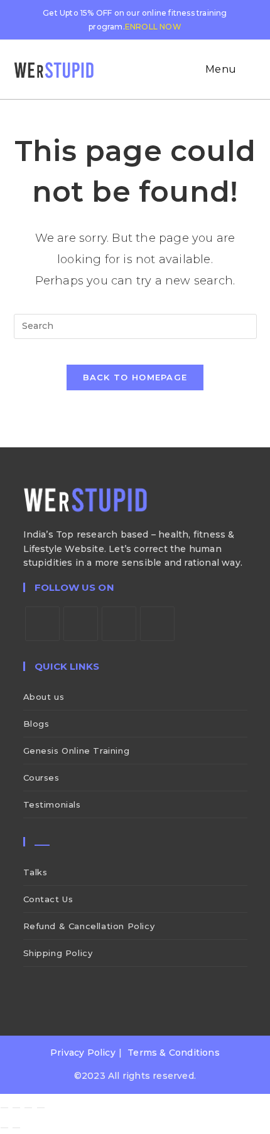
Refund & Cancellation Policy (89, 926)
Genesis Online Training (76, 751)
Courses (41, 777)
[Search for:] (248, 69)
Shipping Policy (58, 953)
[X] (42, 623)
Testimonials (52, 804)
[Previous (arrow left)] (4, 1127)
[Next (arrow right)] (16, 1127)
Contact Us (48, 899)
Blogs (36, 724)
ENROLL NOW (153, 26)
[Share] (28, 1107)
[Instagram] (119, 623)
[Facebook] (80, 623)
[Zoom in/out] (4, 1107)
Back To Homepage (135, 377)
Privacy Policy (83, 1052)
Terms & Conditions (173, 1052)
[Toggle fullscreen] (16, 1107)
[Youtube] (157, 623)
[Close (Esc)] (40, 1107)
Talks (35, 872)
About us (44, 697)
